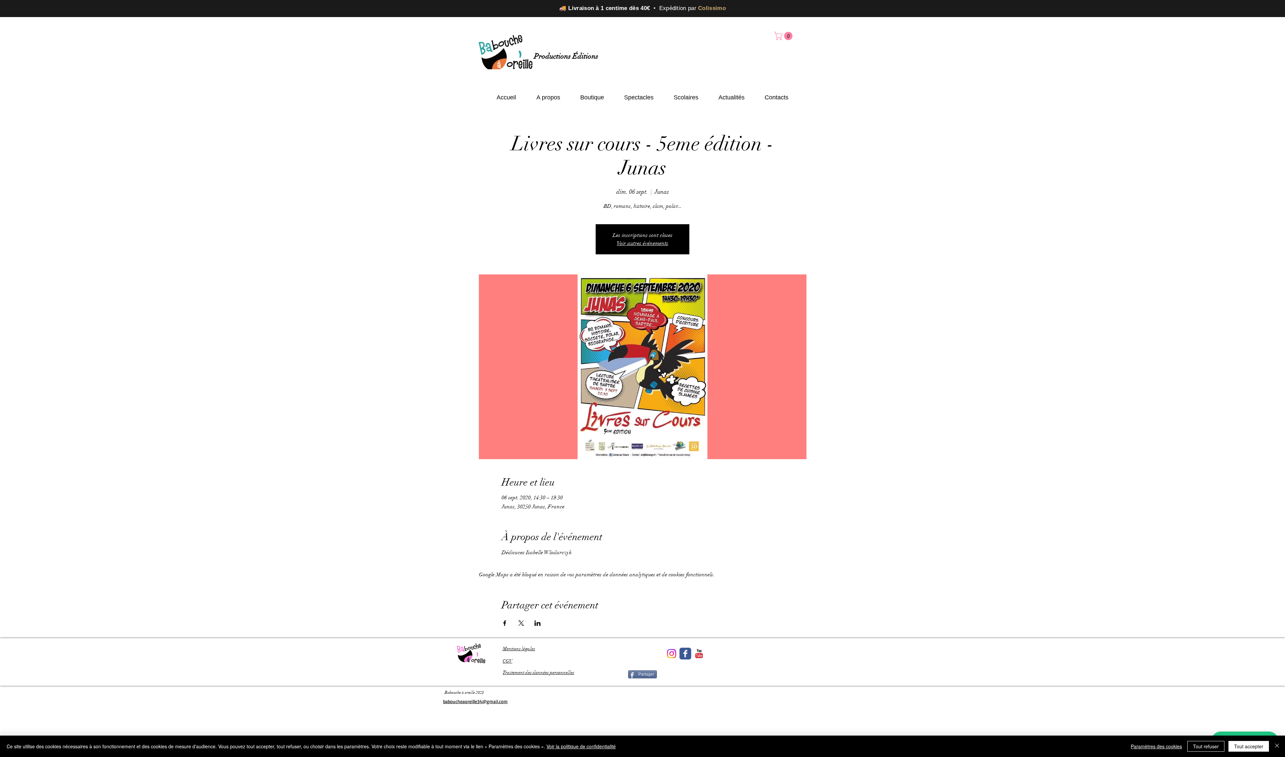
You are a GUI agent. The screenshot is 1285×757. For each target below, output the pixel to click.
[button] (784, 36)
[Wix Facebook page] (685, 654)
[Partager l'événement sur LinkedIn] (537, 623)
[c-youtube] (699, 654)
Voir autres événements (642, 243)
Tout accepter (1248, 746)
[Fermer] (1277, 746)
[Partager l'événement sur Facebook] (505, 623)
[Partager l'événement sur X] (521, 623)
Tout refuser (1206, 746)
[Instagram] (672, 654)
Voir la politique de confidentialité (581, 746)
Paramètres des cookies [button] (1156, 746)
